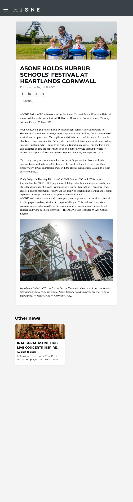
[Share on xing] (43, 93)
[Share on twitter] (36, 93)
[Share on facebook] (22, 93)
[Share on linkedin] (29, 93)
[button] (5, 9)
